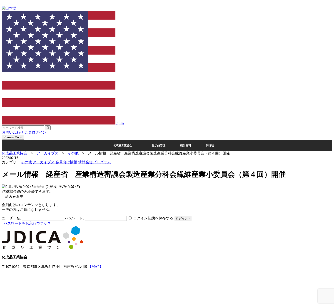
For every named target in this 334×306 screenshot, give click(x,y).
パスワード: (74, 218)
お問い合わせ (13, 132)
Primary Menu (13, 137)
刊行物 (210, 145)
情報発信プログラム (94, 162)
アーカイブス (44, 162)
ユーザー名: (11, 218)
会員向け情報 (66, 162)
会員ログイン (35, 132)
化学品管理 (158, 145)
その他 (26, 162)
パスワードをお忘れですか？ (27, 223)
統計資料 (185, 145)
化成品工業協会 (122, 145)
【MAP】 (95, 267)
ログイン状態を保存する (153, 218)
